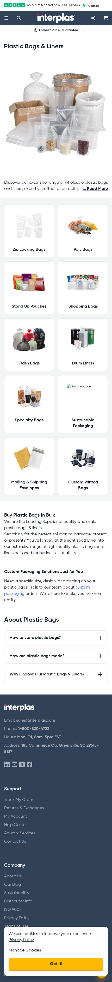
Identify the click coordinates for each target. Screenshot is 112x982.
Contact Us (15, 842)
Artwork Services (19, 833)
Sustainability (16, 893)
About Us (13, 876)
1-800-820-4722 (33, 729)
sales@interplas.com (35, 720)
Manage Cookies (25, 950)
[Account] (93, 18)
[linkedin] (7, 764)
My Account (15, 817)
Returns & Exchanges (24, 808)
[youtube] (14, 764)
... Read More (95, 189)
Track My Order (18, 800)
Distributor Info (18, 901)
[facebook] (29, 764)
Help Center (15, 825)
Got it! (56, 964)
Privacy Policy (16, 918)
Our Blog (12, 885)
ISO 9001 (12, 910)
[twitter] (22, 764)
